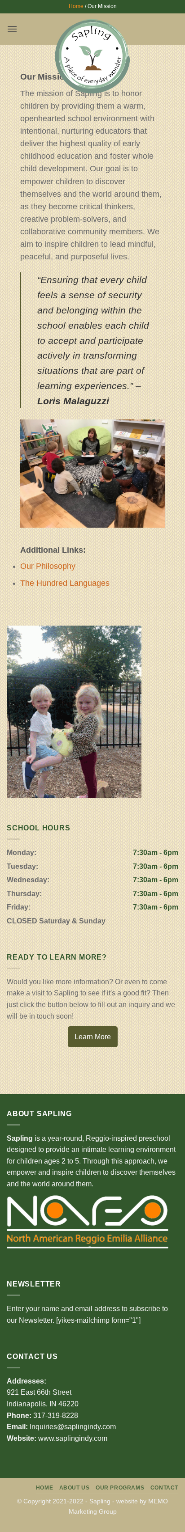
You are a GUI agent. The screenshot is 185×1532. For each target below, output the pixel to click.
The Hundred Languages (65, 583)
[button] (12, 29)
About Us (74, 1488)
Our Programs (120, 1488)
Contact (164, 1488)
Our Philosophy (47, 566)
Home (76, 6)
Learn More (93, 1037)
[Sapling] (92, 55)
